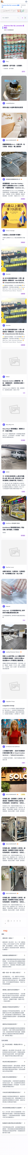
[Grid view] (22, 18)
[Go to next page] (5, 923)
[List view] (25, 18)
